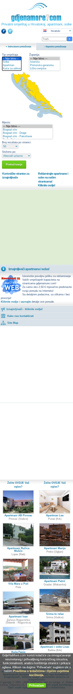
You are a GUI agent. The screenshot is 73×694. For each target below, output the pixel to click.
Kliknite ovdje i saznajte (16, 301)
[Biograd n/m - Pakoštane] (27, 136)
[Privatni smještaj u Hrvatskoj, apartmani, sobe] (36, 8)
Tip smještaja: (10, 54)
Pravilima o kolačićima (29, 671)
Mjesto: (6, 122)
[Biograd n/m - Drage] (27, 133)
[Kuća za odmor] (11, 68)
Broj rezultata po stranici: (16, 142)
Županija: (34, 54)
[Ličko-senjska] (45, 68)
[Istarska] (45, 62)
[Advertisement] (36, 227)
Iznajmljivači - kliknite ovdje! (24, 309)
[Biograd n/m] (27, 130)
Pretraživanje (14, 164)
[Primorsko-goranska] (45, 65)
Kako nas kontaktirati (20, 315)
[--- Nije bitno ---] (45, 58)
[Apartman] (11, 65)
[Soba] (11, 62)
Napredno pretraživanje (56, 46)
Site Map (12, 322)
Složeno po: (9, 151)
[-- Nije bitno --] (11, 58)
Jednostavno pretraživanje (19, 46)
